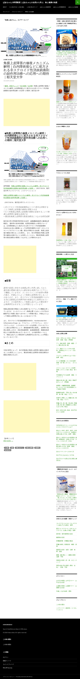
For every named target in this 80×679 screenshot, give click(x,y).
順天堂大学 (8, 450)
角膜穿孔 (37, 447)
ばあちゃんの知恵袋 (73, 7)
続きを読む (8, 441)
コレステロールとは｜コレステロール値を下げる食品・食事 (66, 524)
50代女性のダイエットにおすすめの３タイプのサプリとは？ (66, 426)
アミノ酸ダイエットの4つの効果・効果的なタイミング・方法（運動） (65, 350)
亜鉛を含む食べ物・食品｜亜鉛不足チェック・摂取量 (66, 381)
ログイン (5, 657)
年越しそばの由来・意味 (63, 591)
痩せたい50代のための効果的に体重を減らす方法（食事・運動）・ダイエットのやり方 (66, 446)
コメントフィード (8, 664)
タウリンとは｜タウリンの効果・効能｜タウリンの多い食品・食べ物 (66, 369)
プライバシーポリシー (17, 11)
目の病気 (10, 59)
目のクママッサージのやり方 (65, 451)
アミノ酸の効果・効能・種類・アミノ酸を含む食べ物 (66, 344)
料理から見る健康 (29, 11)
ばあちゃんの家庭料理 (45, 7)
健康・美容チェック (12, 86)
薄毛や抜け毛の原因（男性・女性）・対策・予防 (65, 566)
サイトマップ (6, 11)
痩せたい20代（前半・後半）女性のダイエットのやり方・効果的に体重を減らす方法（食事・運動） (66, 432)
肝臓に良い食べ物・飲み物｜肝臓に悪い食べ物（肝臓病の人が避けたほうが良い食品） (66, 404)
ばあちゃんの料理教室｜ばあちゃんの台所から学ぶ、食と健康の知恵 (30, 2)
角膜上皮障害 (29, 447)
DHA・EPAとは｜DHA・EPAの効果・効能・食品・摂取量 (66, 339)
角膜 (12, 447)
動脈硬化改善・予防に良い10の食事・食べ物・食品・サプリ (66, 393)
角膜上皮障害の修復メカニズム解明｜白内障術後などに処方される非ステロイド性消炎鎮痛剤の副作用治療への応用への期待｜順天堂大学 (26, 70)
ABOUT (5, 7)
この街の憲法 (60, 604)
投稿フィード (7, 661)
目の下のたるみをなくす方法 (65, 455)
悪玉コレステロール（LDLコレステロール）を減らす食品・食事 (66, 529)
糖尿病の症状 (60, 537)
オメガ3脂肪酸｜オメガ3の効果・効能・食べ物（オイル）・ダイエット (66, 362)
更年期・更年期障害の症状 (64, 534)
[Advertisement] (27, 112)
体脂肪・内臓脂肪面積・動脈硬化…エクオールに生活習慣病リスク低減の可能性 (66, 387)
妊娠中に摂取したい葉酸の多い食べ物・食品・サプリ (66, 398)
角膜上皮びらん (20, 447)
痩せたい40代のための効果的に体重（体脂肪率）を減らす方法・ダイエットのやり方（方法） (66, 439)
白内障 (5, 59)
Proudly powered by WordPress (24, 676)
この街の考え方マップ (32, 7)
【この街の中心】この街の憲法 (16, 7)
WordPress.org (7, 668)
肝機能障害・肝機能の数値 (64, 541)
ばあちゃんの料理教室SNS (59, 7)
